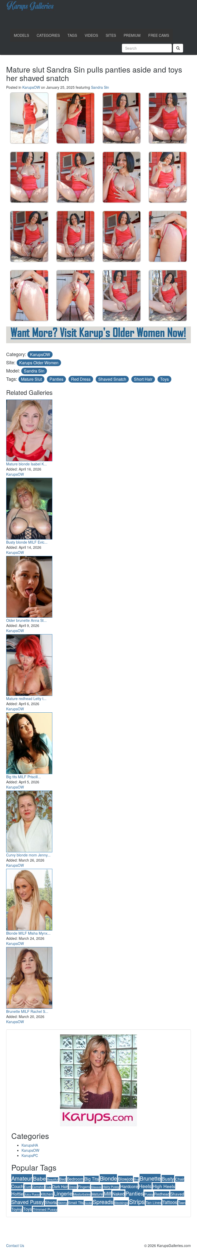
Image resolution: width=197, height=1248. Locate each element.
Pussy (148, 1194)
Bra (136, 1179)
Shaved (177, 1194)
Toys (164, 379)
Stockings (121, 1202)
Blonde (108, 1178)
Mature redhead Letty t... (26, 698)
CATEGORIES (48, 35)
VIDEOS (91, 35)
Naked (118, 1194)
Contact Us (15, 1245)
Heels (145, 1185)
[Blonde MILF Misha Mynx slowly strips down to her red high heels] (29, 898)
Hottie (17, 1193)
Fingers (84, 1186)
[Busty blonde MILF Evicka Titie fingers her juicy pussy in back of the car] (29, 507)
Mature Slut (31, 379)
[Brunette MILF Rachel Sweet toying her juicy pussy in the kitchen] (29, 976)
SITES (111, 35)
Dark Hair (60, 1186)
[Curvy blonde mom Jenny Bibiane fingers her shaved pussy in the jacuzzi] (29, 820)
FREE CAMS (158, 35)
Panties (56, 379)
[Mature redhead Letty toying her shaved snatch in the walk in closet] (29, 663)
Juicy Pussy (32, 1194)
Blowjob (125, 1179)
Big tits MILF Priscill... (23, 776)
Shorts (51, 1202)
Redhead (161, 1194)
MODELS (21, 35)
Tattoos (169, 1202)
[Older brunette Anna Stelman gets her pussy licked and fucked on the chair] (29, 585)
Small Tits (76, 1202)
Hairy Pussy (111, 1186)
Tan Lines (153, 1202)
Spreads (103, 1202)
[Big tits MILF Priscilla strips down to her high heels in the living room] (29, 742)
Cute (48, 1187)
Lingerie (63, 1193)
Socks (88, 1203)
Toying (16, 1209)
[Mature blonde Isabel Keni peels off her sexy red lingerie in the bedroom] (29, 429)
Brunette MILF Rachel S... (27, 1011)
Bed (62, 1179)
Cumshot (38, 1187)
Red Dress (81, 379)
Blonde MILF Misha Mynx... (28, 933)
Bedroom (75, 1179)
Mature (97, 1194)
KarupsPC (30, 1155)
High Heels (164, 1186)
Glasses (96, 1187)
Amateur (21, 1178)
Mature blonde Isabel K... (26, 463)
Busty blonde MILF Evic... (26, 542)
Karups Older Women (38, 363)
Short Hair (143, 379)
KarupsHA (30, 1145)
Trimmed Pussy (45, 1209)
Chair (179, 1179)
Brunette (150, 1178)
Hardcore (129, 1186)
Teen (181, 1202)
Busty (168, 1178)
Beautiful (52, 1179)
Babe (39, 1178)
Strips (137, 1201)
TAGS (72, 35)
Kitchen (47, 1194)
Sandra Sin (100, 87)
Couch (17, 1186)
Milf (107, 1193)
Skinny (62, 1203)
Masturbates (82, 1194)
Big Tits (91, 1179)
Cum (27, 1186)
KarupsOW (31, 87)
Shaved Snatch (112, 379)
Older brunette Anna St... (26, 620)
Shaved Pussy (27, 1202)
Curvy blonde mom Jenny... (28, 854)
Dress (73, 1186)
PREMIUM (132, 35)
